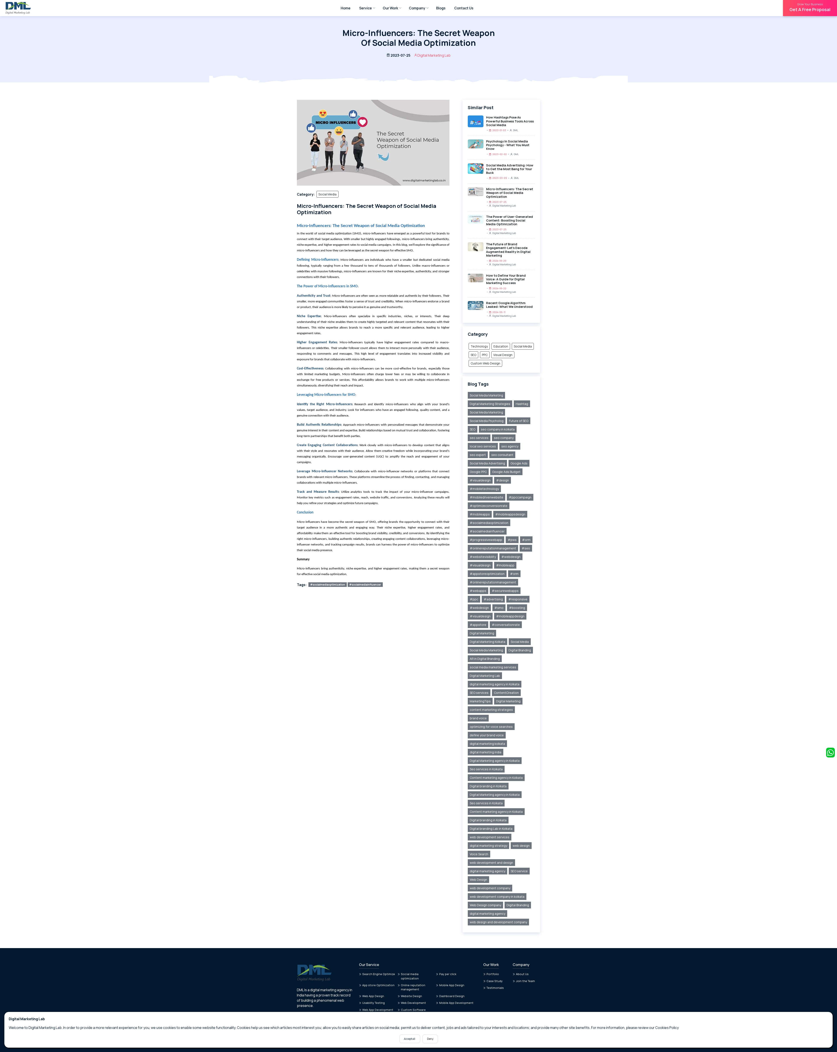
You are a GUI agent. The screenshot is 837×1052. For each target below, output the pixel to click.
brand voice (478, 718)
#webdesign (511, 557)
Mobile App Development (456, 1003)
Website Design (411, 996)
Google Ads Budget (506, 472)
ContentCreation (506, 693)
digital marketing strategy (488, 846)
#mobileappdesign (510, 616)
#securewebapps (505, 591)
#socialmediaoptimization (327, 584)
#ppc (474, 599)
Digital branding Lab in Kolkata (491, 829)
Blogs (441, 8)
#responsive (517, 599)
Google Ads (518, 463)
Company (417, 8)
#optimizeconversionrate (488, 506)
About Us (522, 974)
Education (500, 346)
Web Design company (485, 905)
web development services (489, 837)
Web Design (478, 880)
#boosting (517, 608)
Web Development (413, 1003)
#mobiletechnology (484, 489)
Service (365, 8)
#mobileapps (480, 514)
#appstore (478, 625)
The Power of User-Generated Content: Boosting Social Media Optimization (509, 220)
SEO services (479, 693)
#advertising (493, 599)
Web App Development (377, 1010)
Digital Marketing (482, 633)
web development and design (491, 863)
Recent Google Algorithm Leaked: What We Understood (509, 305)
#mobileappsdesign (510, 514)
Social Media (327, 194)
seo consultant (502, 455)
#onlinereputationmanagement (493, 548)
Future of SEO (518, 421)
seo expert (478, 455)
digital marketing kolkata (487, 744)
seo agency (509, 446)
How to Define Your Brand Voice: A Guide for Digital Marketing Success (506, 279)
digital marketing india (485, 752)
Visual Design (502, 355)
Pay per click (447, 974)
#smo (499, 608)
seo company (504, 438)
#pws (512, 540)
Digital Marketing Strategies (490, 404)
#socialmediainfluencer (365, 584)
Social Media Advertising (487, 463)
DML (515, 130)
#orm (526, 540)
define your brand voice (487, 735)
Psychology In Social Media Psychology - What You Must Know (507, 145)
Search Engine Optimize (378, 974)
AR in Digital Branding (485, 659)
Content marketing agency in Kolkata (496, 778)
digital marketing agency (487, 871)
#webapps (478, 591)
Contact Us (463, 8)
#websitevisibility (483, 557)
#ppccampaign (520, 497)
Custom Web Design (485, 363)
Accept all (410, 1039)
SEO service (519, 871)
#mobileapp (505, 565)
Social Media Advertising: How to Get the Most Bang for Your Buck (509, 169)
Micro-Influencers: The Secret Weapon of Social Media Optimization (509, 193)
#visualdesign (480, 480)
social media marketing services (493, 667)
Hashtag (522, 404)
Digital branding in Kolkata (488, 786)
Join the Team (525, 981)
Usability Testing (373, 1003)
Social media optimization (410, 976)
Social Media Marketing (486, 395)
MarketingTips (480, 701)
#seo (526, 548)
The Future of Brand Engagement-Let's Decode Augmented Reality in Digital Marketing (508, 249)
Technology (479, 346)
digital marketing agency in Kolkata (494, 684)
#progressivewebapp (486, 540)
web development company (490, 888)
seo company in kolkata (498, 429)
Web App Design (373, 996)
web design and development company (498, 922)
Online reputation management (413, 987)
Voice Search (479, 854)
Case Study (495, 981)
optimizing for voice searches (491, 727)
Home (345, 8)
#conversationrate (506, 625)
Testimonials (495, 988)
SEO (473, 355)
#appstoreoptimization (487, 574)
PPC (485, 355)
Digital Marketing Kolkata (487, 642)
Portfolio (493, 974)
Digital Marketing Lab (504, 205)
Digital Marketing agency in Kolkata (495, 761)
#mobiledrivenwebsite (486, 497)
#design (502, 480)
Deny (430, 1039)
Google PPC (478, 472)
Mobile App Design (451, 985)
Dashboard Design (451, 996)
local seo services (483, 446)
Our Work (390, 8)
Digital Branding (520, 650)
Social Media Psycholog (487, 421)
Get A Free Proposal (809, 7)
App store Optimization (378, 985)
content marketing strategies (491, 710)
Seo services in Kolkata (486, 769)
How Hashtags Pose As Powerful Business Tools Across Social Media (510, 121)
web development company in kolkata (497, 896)
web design (521, 846)
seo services (479, 438)
